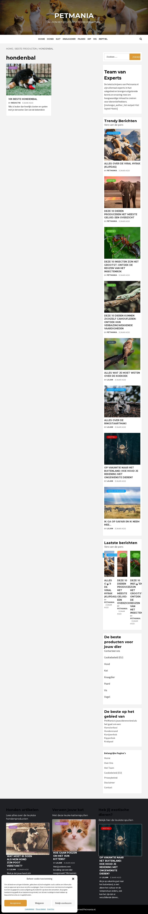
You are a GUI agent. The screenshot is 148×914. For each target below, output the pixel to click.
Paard (81, 39)
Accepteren (15, 903)
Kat (58, 39)
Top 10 (111, 180)
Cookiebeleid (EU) (113, 657)
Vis (95, 39)
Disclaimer (109, 782)
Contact (108, 787)
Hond (50, 39)
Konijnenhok (110, 734)
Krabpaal (108, 741)
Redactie (16, 103)
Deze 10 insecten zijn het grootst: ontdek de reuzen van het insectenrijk (127, 596)
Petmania (74, 15)
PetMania (112, 170)
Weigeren (39, 903)
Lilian (110, 380)
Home (41, 39)
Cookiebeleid (29, 909)
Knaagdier (69, 39)
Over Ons (50, 909)
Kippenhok (109, 738)
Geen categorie (116, 390)
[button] (73, 878)
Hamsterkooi (110, 727)
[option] (110, 590)
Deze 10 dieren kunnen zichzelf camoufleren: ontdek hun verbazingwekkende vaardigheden (120, 322)
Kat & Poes (61, 824)
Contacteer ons (112, 651)
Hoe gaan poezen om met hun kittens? (65, 856)
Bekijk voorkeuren (63, 903)
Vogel (111, 342)
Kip (89, 39)
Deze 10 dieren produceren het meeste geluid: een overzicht (120, 214)
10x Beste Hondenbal (22, 99)
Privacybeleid (41, 909)
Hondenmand (111, 731)
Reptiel (103, 39)
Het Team (109, 767)
